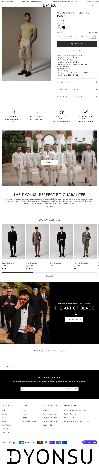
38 (93, 36)
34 (82, 36)
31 (65, 36)
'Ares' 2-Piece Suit (32, 263)
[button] (2, 5)
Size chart (94, 32)
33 (76, 36)
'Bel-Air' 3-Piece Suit (8, 263)
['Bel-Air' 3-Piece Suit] (13, 241)
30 (59, 36)
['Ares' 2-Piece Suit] (37, 241)
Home (3, 367)
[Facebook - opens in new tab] (10, 442)
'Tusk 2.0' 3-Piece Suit (81, 263)
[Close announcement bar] (97, 1)
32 (71, 36)
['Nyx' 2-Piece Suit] (61, 241)
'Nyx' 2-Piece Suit (55, 263)
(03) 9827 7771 (69, 418)
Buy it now (77, 50)
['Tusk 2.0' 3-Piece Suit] (85, 241)
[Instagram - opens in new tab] (14, 442)
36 (87, 36)
